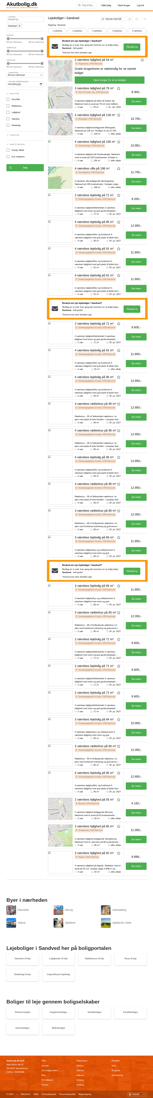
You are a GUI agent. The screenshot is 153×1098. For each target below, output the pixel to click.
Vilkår (36, 1094)
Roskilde (116, 1060)
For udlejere (47, 1080)
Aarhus (79, 1065)
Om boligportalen (50, 1070)
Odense (80, 1070)
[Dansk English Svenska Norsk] (137, 1093)
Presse (45, 1085)
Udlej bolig (106, 5)
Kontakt (45, 1065)
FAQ (44, 1060)
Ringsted (116, 1070)
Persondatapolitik (67, 1094)
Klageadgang (85, 1094)
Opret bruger (124, 5)
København (81, 1060)
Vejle (114, 1065)
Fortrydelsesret (49, 1094)
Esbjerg (80, 1080)
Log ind (140, 5)
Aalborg (80, 1075)
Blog (44, 1075)
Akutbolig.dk (21, 4)
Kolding (80, 1085)
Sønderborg (117, 1075)
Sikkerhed (25, 1094)
